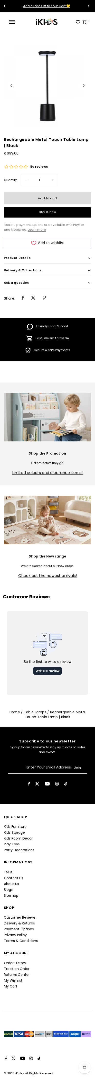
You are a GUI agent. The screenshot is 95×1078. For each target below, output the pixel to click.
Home (15, 712)
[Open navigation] (14, 22)
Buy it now (47, 212)
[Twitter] (37, 784)
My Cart (10, 986)
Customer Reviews (20, 917)
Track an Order (16, 968)
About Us (11, 883)
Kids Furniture (15, 826)
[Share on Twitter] (33, 298)
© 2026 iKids (13, 1073)
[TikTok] (65, 784)
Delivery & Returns (19, 923)
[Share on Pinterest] (44, 298)
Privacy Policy (15, 934)
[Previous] (5, 6)
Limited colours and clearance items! (47, 472)
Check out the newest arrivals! (47, 575)
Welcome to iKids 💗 (65, 6)
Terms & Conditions (21, 940)
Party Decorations (19, 850)
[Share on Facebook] (23, 298)
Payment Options (19, 929)
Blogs (8, 889)
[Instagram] (57, 784)
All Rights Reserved (39, 1073)
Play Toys (12, 844)
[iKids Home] (46, 22)
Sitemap (11, 895)
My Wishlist (13, 980)
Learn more (37, 229)
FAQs (8, 872)
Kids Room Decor (18, 838)
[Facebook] (29, 784)
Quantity (10, 180)
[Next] (88, 6)
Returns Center (17, 974)
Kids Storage (14, 832)
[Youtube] (47, 784)
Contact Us (13, 878)
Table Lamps (35, 712)
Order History (15, 962)
